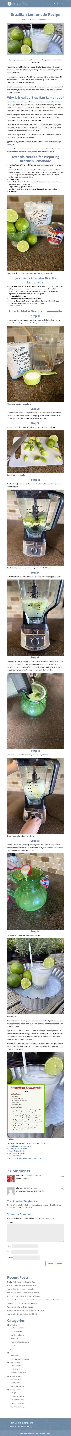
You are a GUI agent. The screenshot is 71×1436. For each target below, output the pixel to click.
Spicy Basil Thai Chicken (17, 1153)
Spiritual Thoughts (17, 1386)
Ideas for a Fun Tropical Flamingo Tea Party (22, 1303)
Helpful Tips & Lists (17, 1403)
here (31, 177)
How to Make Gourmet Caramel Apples (20, 1289)
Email (9, 1252)
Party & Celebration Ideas (20, 1342)
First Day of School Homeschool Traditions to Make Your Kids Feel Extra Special (34, 1300)
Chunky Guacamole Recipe (18, 1148)
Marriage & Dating (17, 1335)
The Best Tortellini (15, 1156)
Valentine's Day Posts (18, 1373)
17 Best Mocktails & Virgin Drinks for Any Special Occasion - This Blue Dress (35, 1205)
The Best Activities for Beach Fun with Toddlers (23, 1293)
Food (39, 19)
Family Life (13, 1325)
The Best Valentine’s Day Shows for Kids (21, 1282)
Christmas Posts (16, 1366)
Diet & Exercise (16, 1383)
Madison (25, 19)
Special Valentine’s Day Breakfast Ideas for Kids (23, 1285)
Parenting (14, 1338)
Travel (13, 1346)
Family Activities (16, 1331)
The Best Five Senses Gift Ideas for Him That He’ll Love (25, 1311)
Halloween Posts (16, 1369)
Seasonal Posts (15, 1363)
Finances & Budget (17, 1396)
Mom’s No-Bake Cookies (17, 1151)
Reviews (12, 1353)
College (13, 1393)
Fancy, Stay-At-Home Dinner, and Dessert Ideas (25, 1158)
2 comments (45, 19)
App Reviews (15, 1356)
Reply (62, 1176)
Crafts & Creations (17, 1328)
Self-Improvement (16, 1376)
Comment (11, 1222)
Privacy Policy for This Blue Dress (28, 1433)
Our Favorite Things (18, 1407)
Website (10, 1258)
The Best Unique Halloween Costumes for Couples (24, 1296)
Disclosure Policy (45, 1433)
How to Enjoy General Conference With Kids (22, 1314)
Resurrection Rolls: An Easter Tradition (20, 1307)
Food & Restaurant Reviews (20, 1359)
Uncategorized (15, 1390)
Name (9, 1246)
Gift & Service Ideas (17, 1400)
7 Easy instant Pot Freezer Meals (20, 1146)
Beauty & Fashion (17, 1379)
